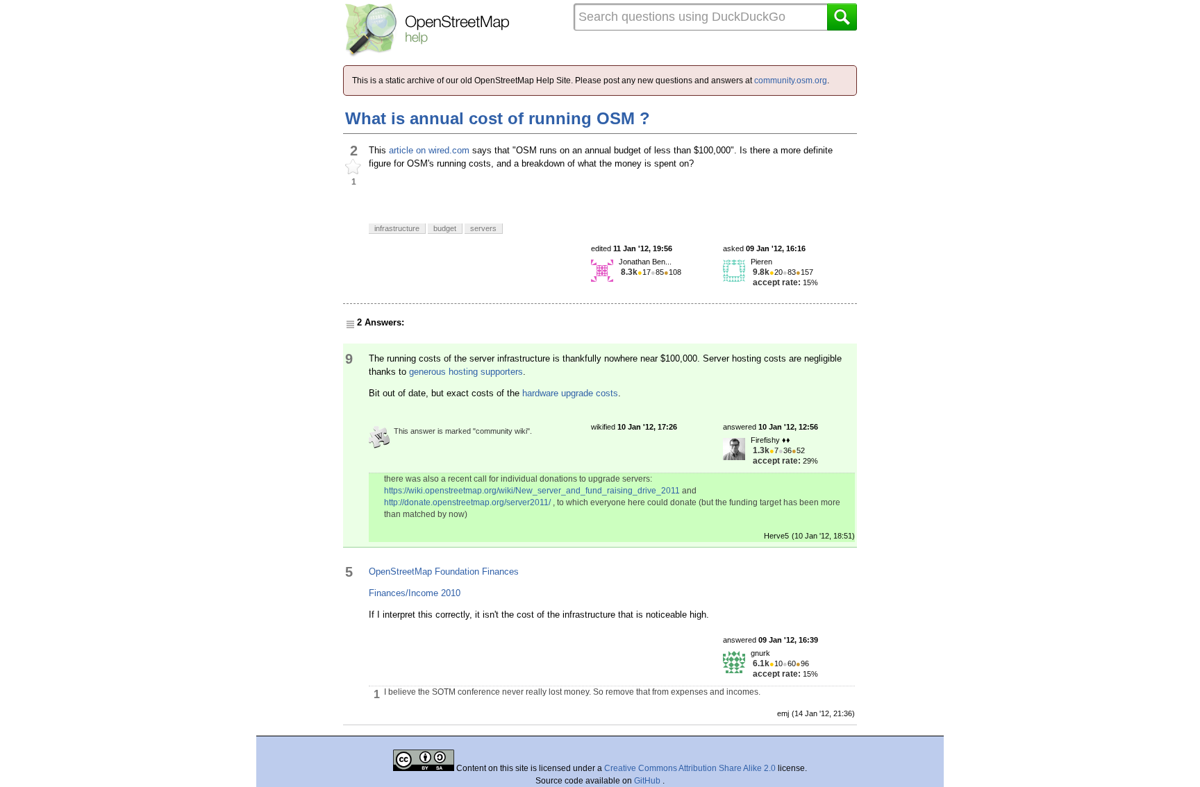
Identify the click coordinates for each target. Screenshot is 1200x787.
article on (407, 150)
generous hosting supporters (466, 371)
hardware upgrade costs (570, 393)
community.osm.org (790, 80)
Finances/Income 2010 (414, 593)
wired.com (448, 150)
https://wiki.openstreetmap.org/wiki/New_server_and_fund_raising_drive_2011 (532, 491)
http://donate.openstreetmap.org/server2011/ (467, 502)
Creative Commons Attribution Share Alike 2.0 (690, 768)
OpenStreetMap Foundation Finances (444, 571)
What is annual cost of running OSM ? (497, 118)
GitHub (648, 781)
